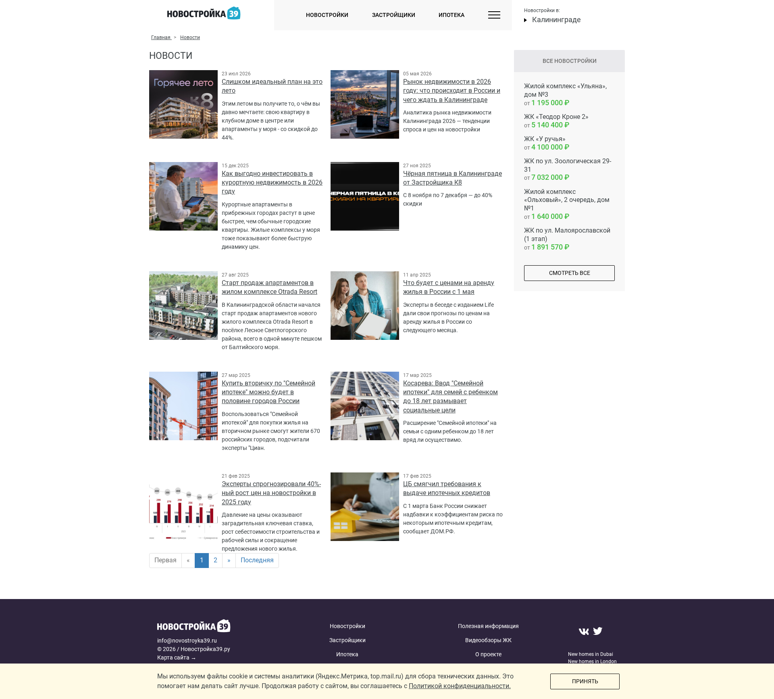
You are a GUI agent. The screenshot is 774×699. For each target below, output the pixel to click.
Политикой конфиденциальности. (460, 686)
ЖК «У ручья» (545, 143)
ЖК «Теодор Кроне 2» (556, 121)
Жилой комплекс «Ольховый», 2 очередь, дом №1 (567, 204)
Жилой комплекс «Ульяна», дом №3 (565, 94)
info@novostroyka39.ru (187, 640)
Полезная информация (488, 626)
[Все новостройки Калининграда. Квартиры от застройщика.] (218, 628)
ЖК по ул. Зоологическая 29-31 (567, 169)
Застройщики (393, 15)
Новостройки (327, 15)
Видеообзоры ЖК (488, 640)
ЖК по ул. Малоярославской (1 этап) (567, 239)
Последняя (257, 560)
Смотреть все (569, 273)
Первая (165, 560)
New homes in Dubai (590, 654)
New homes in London (592, 661)
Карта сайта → (176, 657)
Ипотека (451, 15)
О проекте (488, 654)
